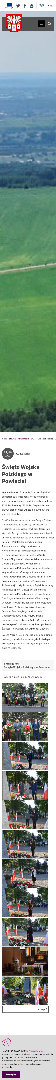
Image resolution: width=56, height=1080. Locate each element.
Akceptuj (11, 1074)
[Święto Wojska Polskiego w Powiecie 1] (25, 697)
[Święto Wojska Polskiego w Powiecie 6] (25, 902)
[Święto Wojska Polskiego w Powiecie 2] (25, 726)
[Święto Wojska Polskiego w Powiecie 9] (25, 932)
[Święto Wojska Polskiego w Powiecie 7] (25, 844)
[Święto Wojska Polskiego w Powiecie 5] (25, 873)
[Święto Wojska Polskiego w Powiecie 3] (25, 756)
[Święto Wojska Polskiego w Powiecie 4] (25, 785)
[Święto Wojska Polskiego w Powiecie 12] (25, 961)
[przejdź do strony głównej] (14, 22)
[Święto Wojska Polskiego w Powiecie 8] (25, 814)
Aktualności (23, 438)
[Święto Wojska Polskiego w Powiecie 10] (25, 991)
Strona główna (9, 438)
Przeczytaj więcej (37, 1050)
